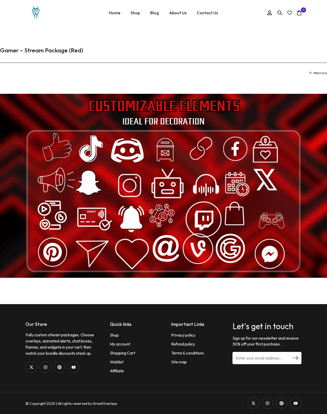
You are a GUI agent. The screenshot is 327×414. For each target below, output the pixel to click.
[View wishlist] (289, 13)
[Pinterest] (59, 367)
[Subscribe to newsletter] (295, 358)
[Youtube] (73, 367)
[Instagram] (45, 367)
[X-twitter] (31, 367)
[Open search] (280, 12)
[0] (299, 12)
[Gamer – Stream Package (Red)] (163, 185)
